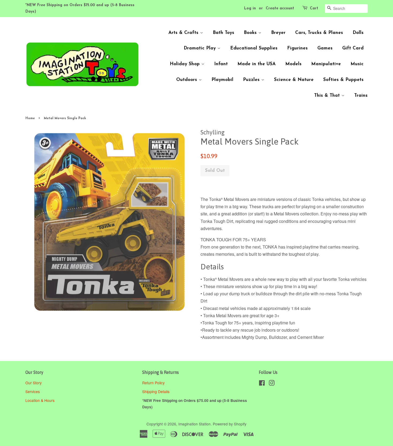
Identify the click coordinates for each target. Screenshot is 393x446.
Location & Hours (40, 400)
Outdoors (187, 79)
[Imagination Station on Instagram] (272, 383)
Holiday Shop (185, 64)
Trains (361, 95)
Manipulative (326, 64)
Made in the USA (256, 64)
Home (30, 118)
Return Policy (154, 382)
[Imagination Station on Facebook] (262, 383)
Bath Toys (223, 32)
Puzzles (252, 79)
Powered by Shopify (229, 423)
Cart (314, 8)
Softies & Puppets (343, 79)
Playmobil (222, 79)
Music (357, 64)
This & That (327, 95)
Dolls (358, 32)
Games (325, 48)
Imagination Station (194, 423)
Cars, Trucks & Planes (319, 32)
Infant (221, 64)
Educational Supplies (254, 48)
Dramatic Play (200, 48)
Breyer (278, 32)
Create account (280, 8)
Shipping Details (156, 391)
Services (32, 391)
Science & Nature (294, 79)
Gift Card (353, 48)
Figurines (297, 48)
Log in (250, 8)
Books (251, 32)
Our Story (33, 382)
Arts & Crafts (184, 32)
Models (293, 64)
